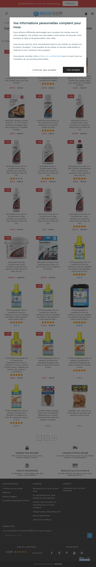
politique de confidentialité (50, 56)
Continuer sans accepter (44, 70)
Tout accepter (73, 70)
